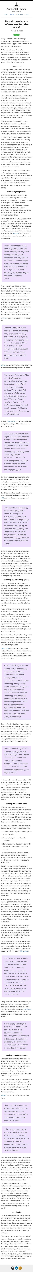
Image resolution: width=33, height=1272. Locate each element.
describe (16, 233)
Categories (19, 15)
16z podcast (24, 951)
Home (6, 15)
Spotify (3, 365)
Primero (3, 1095)
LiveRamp (4, 318)
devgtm (16, 35)
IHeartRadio (11, 421)
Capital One (5, 648)
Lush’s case (27, 1009)
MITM (12, 15)
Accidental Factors (16, 8)
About (26, 15)
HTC (2, 498)
